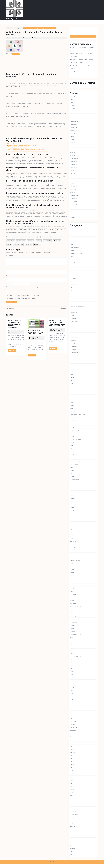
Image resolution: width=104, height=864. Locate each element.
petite (71, 699)
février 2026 (73, 115)
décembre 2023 (74, 195)
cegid (71, 374)
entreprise (53, 237)
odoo (71, 668)
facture (72, 538)
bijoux (71, 303)
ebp (71, 485)
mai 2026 (72, 105)
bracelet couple (74, 334)
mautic (71, 637)
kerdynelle (72, 600)
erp (71, 523)
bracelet (72, 315)
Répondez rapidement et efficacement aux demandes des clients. (23, 145)
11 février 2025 (13, 330)
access (71, 234)
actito (71, 241)
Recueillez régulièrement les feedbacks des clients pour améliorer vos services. (26, 149)
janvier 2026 (73, 118)
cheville (72, 377)
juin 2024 (72, 177)
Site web (8, 284)
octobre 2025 (73, 127)
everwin (72, 532)
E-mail (8, 275)
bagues (72, 293)
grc (71, 566)
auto (71, 281)
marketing (72, 631)
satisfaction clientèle (18, 244)
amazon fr (72, 262)
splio (71, 783)
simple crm (72, 774)
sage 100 (72, 749)
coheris (72, 389)
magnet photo (73, 622)
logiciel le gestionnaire (76, 616)
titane (71, 823)
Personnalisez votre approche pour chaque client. (19, 146)
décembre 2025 (74, 121)
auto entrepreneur (74, 284)
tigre (71, 820)
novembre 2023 (74, 198)
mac (71, 619)
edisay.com (12, 18)
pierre (71, 705)
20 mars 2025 (11, 37)
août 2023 (72, 207)
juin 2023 (72, 214)
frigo (71, 557)
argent (71, 269)
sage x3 (72, 755)
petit (71, 696)
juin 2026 (72, 102)
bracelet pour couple (75, 361)
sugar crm (72, 798)
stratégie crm (28, 244)
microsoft (72, 646)
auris (71, 275)
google (71, 563)
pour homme (73, 721)
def (71, 458)
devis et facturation (75, 464)
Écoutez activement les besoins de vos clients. (18, 143)
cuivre (71, 451)
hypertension (73, 585)
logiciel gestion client (75, 612)
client (71, 383)
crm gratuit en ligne (75, 430)
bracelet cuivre (74, 340)
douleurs (72, 482)
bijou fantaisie (73, 300)
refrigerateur (73, 730)
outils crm (38, 240)
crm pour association (75, 439)
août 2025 (72, 133)
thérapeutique (73, 811)
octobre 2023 (73, 201)
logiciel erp (73, 609)
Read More (12, 351)
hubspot (72, 581)
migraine (72, 653)
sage (71, 746)
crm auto (72, 420)
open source (73, 681)
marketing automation (75, 634)
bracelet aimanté (74, 321)
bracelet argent (74, 327)
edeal (71, 488)
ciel (71, 380)
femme (71, 544)
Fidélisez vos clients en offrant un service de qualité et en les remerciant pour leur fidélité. (28, 151)
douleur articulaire (74, 479)
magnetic (72, 625)
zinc (71, 851)
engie (71, 516)
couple (71, 408)
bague (71, 290)
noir (71, 662)
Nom (7, 267)
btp (71, 371)
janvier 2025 (73, 155)
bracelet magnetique (75, 352)
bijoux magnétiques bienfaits (77, 306)
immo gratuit (73, 588)
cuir (71, 448)
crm (39, 237)
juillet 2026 (73, 99)
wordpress (72, 848)
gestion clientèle (11, 240)
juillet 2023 (73, 211)
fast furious (73, 541)
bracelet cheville (74, 330)
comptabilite (73, 399)
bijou (71, 296)
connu (71, 402)
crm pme (72, 436)
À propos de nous (11, 21)
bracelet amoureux (75, 324)
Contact (20, 21)
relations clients (57, 240)
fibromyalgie (73, 547)
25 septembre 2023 (55, 329)
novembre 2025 (74, 124)
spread (71, 792)
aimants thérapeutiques (76, 253)
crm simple (72, 442)
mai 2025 (72, 142)
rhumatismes (73, 739)
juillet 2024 (73, 173)
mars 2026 (72, 111)
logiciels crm (31, 240)
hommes (72, 578)
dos (71, 473)
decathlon (72, 454)
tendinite (72, 808)
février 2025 (73, 152)
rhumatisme (73, 736)
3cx (71, 228)
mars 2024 (72, 186)
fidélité (59, 237)
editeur (72, 492)
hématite (72, 572)
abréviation (73, 231)
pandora (72, 693)
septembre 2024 (74, 167)
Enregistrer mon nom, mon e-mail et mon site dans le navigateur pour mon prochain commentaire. (32, 287)
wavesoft (72, 839)
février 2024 (73, 189)
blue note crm (73, 312)
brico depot (73, 368)
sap (71, 761)
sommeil (72, 780)
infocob (72, 591)
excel (71, 535)
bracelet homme (74, 346)
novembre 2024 (74, 161)
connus (72, 405)
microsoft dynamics (75, 650)
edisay (19, 37)
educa (71, 495)
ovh (71, 690)
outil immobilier (74, 684)
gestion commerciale (75, 560)
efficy (71, 501)
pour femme (73, 718)
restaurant (72, 733)
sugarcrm (72, 801)
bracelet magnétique (75, 349)
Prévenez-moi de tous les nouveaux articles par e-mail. (21, 298)
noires (71, 665)
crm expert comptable (75, 427)
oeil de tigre (73, 671)
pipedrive (72, 708)
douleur (72, 476)
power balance (73, 724)
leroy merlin (73, 603)
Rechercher (75, 29)
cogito (71, 386)
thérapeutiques (74, 814)
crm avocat (73, 423)
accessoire (72, 238)
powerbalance (73, 727)
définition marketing (75, 461)
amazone (72, 265)
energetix (72, 513)
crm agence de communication (78, 414)
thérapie (72, 817)
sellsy (71, 767)
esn (71, 529)
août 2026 (72, 96)
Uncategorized (18, 28)
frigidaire (72, 554)
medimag (72, 640)
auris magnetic (73, 278)
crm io (71, 433)
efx (70, 504)
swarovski (72, 804)
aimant (71, 244)
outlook (72, 687)
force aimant (73, 550)
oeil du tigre (73, 674)
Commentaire (10, 255)
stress (71, 795)
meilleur (72, 643)
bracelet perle (73, 358)
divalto (71, 467)
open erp (72, 677)
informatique (73, 594)
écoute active (45, 237)
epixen (71, 519)
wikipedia (72, 842)
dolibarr (72, 470)
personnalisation (47, 240)
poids (71, 712)
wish (71, 845)
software (72, 777)
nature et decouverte (75, 656)
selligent (72, 764)
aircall (71, 256)
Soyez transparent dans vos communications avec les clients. (22, 148)
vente (71, 832)
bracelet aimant (74, 318)
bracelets (72, 365)
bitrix (71, 309)
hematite (72, 569)
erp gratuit (72, 526)
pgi (70, 702)
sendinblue (72, 770)
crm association (74, 417)
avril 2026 (72, 108)
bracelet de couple (74, 343)
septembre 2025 (74, 130)
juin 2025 (72, 139)
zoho (71, 854)
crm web (72, 445)
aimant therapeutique (75, 247)
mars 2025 (72, 149)
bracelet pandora (74, 355)
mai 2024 (72, 180)
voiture (71, 835)
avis (71, 287)
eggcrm (72, 507)
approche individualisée (17, 237)
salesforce (72, 758)
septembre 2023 (74, 204)
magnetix (72, 628)
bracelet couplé (74, 337)
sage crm (72, 752)
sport (71, 786)
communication (74, 392)
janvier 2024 (73, 192)
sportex (72, 789)
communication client (31, 237)
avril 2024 (72, 183)
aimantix (72, 250)
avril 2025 (72, 146)
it (70, 597)
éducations (72, 498)
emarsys (72, 510)
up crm (71, 829)
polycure (72, 715)
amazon (72, 259)
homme (72, 575)
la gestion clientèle (21, 240)
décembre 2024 (74, 158)
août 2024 (72, 170)
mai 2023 (72, 217)
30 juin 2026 (33, 337)
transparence (37, 244)
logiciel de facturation (75, 606)
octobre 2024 (73, 164)
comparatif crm (74, 396)
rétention (9, 244)
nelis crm (72, 659)
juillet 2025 (73, 136)
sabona (72, 743)
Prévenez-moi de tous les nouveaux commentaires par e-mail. (23, 295)
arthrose (72, 272)
